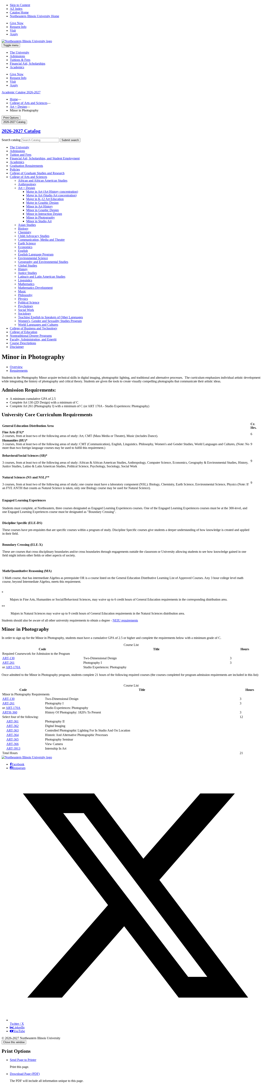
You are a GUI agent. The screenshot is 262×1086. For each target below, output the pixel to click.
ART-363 (12, 730)
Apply (14, 34)
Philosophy (25, 295)
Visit (13, 30)
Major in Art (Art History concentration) (52, 191)
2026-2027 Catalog (21, 131)
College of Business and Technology (33, 328)
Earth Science (27, 243)
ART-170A (13, 667)
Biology (23, 228)
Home (14, 99)
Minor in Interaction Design (44, 214)
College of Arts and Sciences (28, 103)
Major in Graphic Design (42, 202)
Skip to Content (20, 5)
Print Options (11, 117)
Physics (23, 298)
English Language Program (35, 254)
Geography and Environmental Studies (43, 262)
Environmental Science (33, 258)
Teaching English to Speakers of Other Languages (50, 317)
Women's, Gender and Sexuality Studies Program (50, 321)
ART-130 (8, 658)
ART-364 (12, 735)
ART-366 (12, 744)
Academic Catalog (21, 92)
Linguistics (25, 280)
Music (22, 291)
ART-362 (12, 726)
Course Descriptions (23, 343)
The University (19, 52)
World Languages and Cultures (38, 324)
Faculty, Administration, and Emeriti (33, 339)
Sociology (24, 313)
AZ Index (16, 8)
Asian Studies (27, 225)
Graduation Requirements (26, 165)
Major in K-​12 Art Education (45, 199)
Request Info (18, 27)
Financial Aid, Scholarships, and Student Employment (45, 158)
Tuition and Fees (20, 154)
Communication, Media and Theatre (41, 239)
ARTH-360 (9, 712)
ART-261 (8, 662)
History (23, 269)
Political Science (28, 302)
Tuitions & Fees (20, 60)
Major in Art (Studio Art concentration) (51, 195)
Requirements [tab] (19, 370)
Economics (25, 247)
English (23, 250)
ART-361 (12, 721)
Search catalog (11, 140)
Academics (17, 67)
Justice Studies (27, 273)
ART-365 (12, 739)
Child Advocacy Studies (33, 236)
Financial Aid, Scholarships (27, 63)
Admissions (17, 56)
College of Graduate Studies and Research (37, 173)
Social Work (26, 310)
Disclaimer (17, 347)
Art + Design (18, 106)
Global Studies (27, 265)
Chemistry (24, 232)
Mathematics (26, 284)
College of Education (23, 332)
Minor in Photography (40, 217)
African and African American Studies (42, 180)
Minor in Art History (39, 206)
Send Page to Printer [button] (23, 1060)
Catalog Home (19, 12)
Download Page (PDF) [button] (25, 1074)
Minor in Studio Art (39, 221)
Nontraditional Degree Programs (31, 335)
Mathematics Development (35, 287)
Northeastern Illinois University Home (34, 16)
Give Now (17, 23)
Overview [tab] (16, 367)
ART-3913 (13, 748)
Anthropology (27, 184)
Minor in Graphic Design (42, 210)
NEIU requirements (125, 620)
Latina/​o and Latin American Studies (41, 276)
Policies (15, 169)
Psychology (25, 306)
